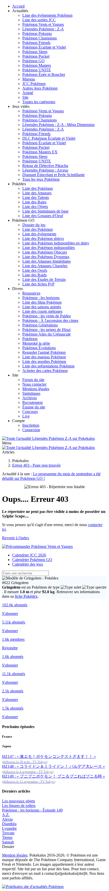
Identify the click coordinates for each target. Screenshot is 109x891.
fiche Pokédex (26, 596)
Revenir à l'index (15, 538)
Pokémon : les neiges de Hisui (46, 329)
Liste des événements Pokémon (47, 15)
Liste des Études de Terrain (44, 279)
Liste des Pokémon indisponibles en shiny (55, 243)
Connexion (31, 430)
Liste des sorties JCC (39, 20)
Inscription (30, 425)
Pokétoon (30, 339)
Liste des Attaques (36, 193)
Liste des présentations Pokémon (48, 366)
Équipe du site (33, 407)
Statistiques (31, 393)
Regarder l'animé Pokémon (44, 352)
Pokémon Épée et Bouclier (43, 74)
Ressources (31, 293)
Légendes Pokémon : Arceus (45, 170)
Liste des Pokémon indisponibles (48, 247)
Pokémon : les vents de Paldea (46, 316)
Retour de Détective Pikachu (45, 165)
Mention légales (14, 855)
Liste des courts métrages (42, 311)
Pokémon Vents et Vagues (43, 24)
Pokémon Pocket (35, 56)
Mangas (28, 79)
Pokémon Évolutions (39, 348)
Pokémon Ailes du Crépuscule (46, 334)
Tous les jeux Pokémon (41, 179)
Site (25, 97)
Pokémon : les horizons (41, 298)
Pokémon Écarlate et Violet (44, 47)
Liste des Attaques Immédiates (46, 261)
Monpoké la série (36, 343)
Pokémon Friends (36, 42)
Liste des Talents (35, 197)
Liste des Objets (35, 206)
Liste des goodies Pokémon (44, 361)
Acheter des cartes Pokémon (45, 370)
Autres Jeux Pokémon (40, 88)
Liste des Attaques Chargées (44, 266)
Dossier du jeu (33, 225)
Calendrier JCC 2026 (29, 555)
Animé (27, 93)
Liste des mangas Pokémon (44, 357)
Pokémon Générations (40, 325)
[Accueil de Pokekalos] (48, 438)
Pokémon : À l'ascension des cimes (50, 320)
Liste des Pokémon (37, 188)
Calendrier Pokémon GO (32, 559)
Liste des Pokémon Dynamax (45, 257)
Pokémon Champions (39, 38)
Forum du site (33, 380)
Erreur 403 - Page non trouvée (36, 465)
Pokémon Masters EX (40, 152)
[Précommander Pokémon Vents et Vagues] (37, 546)
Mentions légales (35, 389)
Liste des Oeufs (34, 270)
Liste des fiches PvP (38, 284)
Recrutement (32, 402)
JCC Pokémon (34, 83)
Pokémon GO (33, 61)
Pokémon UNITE (36, 70)
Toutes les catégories (38, 102)
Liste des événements (39, 234)
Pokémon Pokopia (37, 33)
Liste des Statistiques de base (45, 211)
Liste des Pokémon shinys (43, 238)
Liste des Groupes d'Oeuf (42, 216)
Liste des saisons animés (41, 307)
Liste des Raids (34, 275)
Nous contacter (34, 384)
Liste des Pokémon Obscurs (44, 252)
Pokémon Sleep (34, 52)
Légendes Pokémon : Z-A (43, 29)
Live (26, 416)
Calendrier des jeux (27, 564)
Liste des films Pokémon (42, 302)
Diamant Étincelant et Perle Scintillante (53, 175)
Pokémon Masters (36, 65)
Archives (29, 398)
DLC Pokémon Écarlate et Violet (48, 138)
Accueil (18, 6)
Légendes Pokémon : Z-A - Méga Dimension (58, 124)
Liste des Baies (34, 202)
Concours (30, 411)
